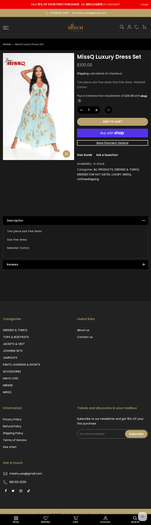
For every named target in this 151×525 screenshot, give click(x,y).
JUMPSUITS (10, 358)
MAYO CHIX (10, 378)
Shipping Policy (13, 433)
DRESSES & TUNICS (127, 169)
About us (83, 330)
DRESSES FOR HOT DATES (93, 174)
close (145, 4)
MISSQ (127, 174)
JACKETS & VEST (14, 344)
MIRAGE (8, 385)
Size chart (10, 447)
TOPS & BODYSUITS (16, 337)
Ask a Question (107, 155)
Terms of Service (14, 440)
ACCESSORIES (12, 371)
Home (7, 44)
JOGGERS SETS (13, 351)
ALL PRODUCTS (103, 169)
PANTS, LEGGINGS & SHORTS (21, 365)
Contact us (85, 337)
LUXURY (116, 174)
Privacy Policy (12, 419)
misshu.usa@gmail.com (91, 13)
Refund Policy (12, 426)
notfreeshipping (88, 179)
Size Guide (84, 155)
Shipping (83, 73)
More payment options (112, 143)
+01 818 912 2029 (58, 13)
